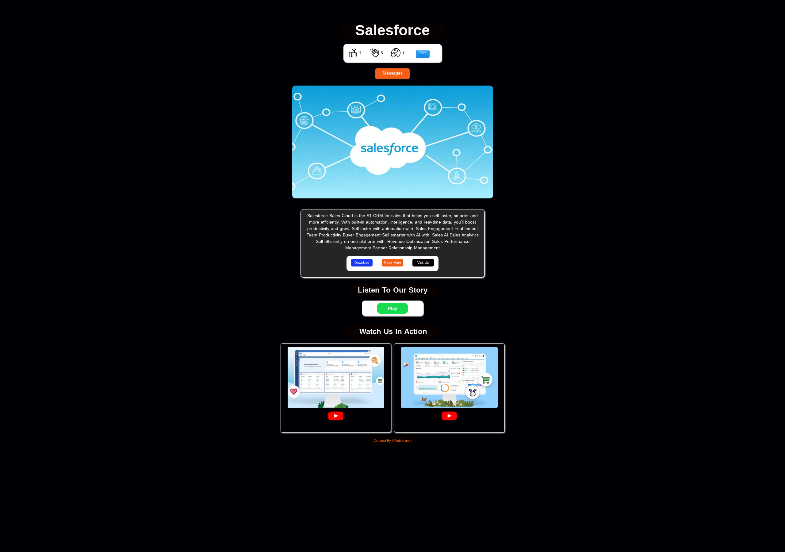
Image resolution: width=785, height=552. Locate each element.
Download (361, 262)
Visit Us (423, 262)
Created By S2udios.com (393, 441)
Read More (392, 262)
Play (392, 308)
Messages (393, 73)
